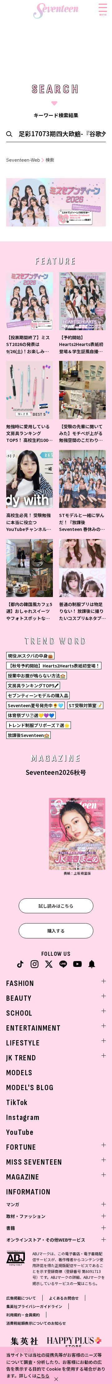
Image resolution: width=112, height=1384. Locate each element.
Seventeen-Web (23, 160)
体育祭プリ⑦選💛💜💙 (31, 715)
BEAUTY (19, 998)
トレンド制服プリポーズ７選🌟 (38, 725)
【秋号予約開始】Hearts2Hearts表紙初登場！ (54, 666)
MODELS (19, 1073)
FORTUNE (21, 1147)
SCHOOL (19, 1013)
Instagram (23, 1117)
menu (102, 14)
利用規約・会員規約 (23, 1314)
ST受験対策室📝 (85, 705)
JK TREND (21, 1058)
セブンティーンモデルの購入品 (38, 695)
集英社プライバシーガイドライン (34, 1306)
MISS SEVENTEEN (34, 1162)
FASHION (20, 983)
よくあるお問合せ (64, 1298)
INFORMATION (28, 1192)
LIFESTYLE (23, 1043)
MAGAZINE (23, 1177)
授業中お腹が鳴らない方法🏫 (36, 675)
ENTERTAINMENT (33, 1028)
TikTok (17, 1103)
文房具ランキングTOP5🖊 (33, 685)
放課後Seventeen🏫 (28, 735)
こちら (42, 1376)
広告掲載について (21, 1298)
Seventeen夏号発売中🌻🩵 (35, 705)
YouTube (20, 1132)
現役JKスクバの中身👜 (30, 656)
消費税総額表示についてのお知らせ (36, 1323)
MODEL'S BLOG (30, 1088)
